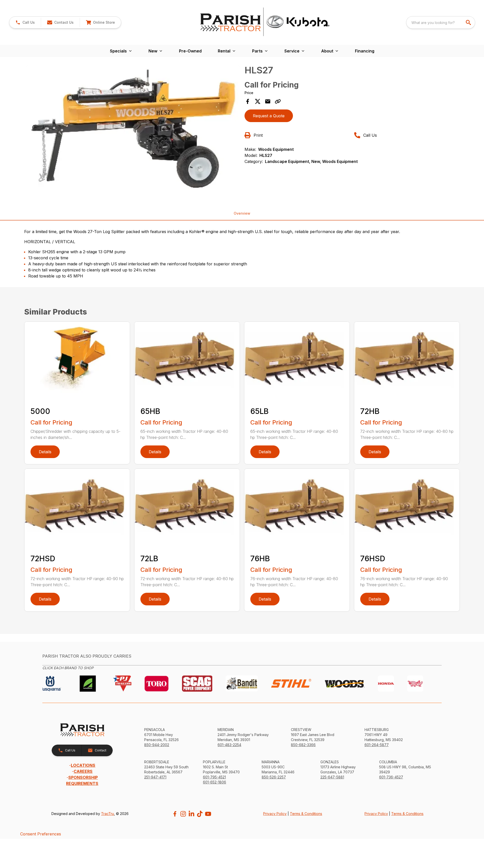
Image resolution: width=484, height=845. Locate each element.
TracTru (107, 813)
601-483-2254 (229, 745)
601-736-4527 (391, 777)
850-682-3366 (303, 745)
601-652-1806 (214, 782)
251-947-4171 (155, 777)
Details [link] (45, 451)
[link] (100, 22)
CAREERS (83, 771)
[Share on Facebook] (248, 101)
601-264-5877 (377, 745)
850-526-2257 (274, 777)
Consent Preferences (40, 833)
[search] (469, 22)
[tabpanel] (132, 130)
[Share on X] (258, 101)
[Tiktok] (200, 814)
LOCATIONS (83, 765)
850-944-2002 (156, 745)
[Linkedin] (191, 814)
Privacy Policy (275, 813)
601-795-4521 (214, 777)
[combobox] (440, 22)
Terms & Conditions (306, 813)
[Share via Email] (268, 101)
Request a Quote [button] (269, 115)
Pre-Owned (190, 50)
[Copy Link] (278, 101)
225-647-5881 (332, 777)
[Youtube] (208, 814)
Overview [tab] (242, 213)
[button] (25, 22)
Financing (364, 50)
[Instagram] (183, 814)
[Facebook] (175, 814)
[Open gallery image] (132, 129)
